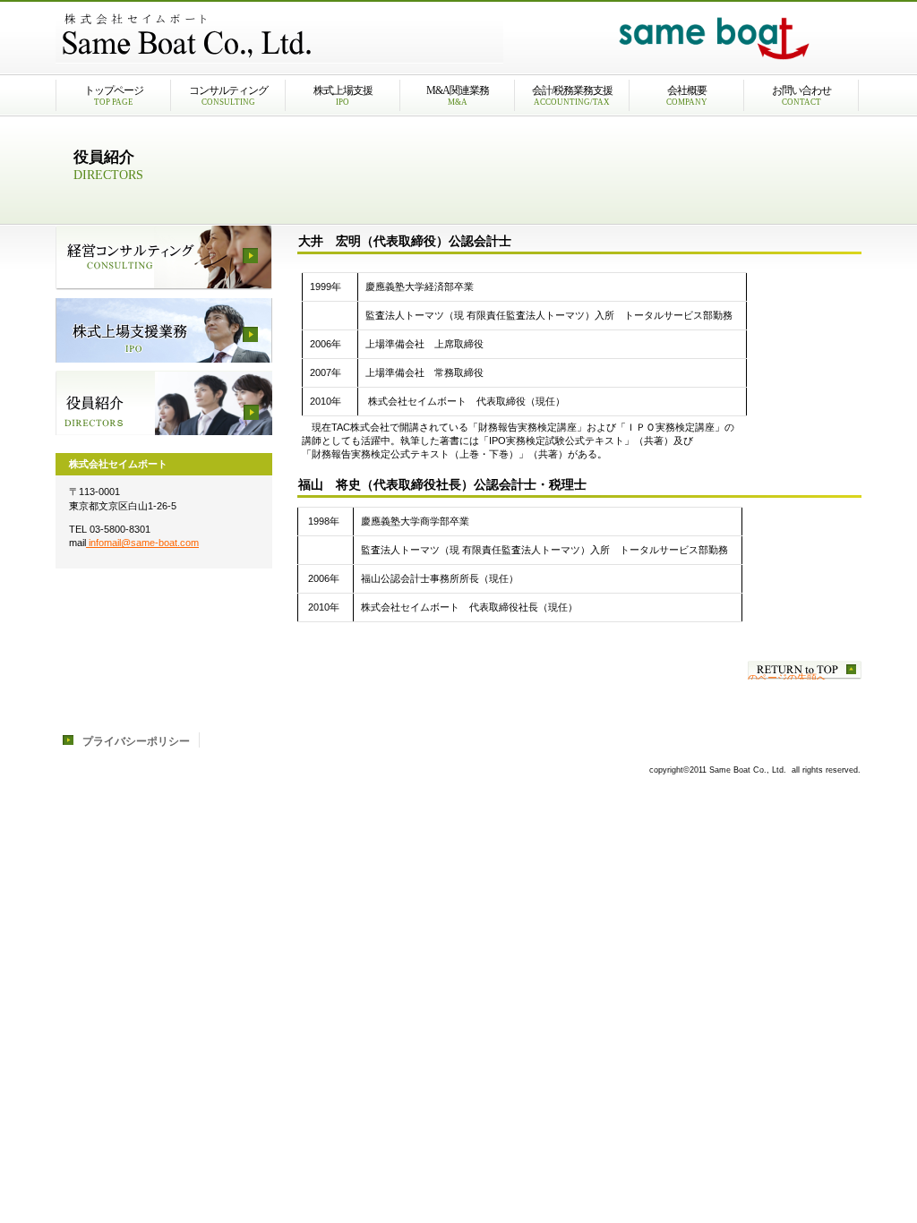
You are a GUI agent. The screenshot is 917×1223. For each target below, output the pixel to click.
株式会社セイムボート (279, 37)
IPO (164, 330)
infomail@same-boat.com (142, 542)
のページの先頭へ (787, 676)
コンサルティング (164, 258)
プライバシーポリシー (136, 741)
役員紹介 (164, 403)
